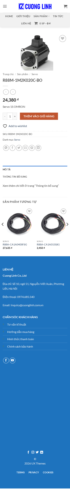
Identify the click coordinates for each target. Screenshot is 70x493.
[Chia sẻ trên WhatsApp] (6, 148)
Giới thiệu (23, 16)
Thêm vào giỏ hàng (39, 116)
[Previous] (3, 231)
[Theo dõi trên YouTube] (12, 360)
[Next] (67, 231)
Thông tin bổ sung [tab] (15, 176)
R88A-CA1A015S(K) (48, 244)
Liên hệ (26, 23)
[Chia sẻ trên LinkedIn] (38, 148)
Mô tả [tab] (6, 169)
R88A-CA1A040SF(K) (15, 244)
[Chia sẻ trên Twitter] (19, 148)
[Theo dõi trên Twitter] (37, 452)
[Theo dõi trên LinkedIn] (41, 452)
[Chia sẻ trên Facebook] (12, 148)
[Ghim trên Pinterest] (32, 148)
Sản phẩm (40, 16)
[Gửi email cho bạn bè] (25, 148)
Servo (35, 74)
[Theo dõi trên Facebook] (6, 360)
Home (9, 16)
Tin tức (58, 16)
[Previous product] (13, 92)
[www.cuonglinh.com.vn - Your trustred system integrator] (35, 6)
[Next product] (6, 92)
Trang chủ (8, 74)
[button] (5, 6)
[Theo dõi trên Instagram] (32, 452)
